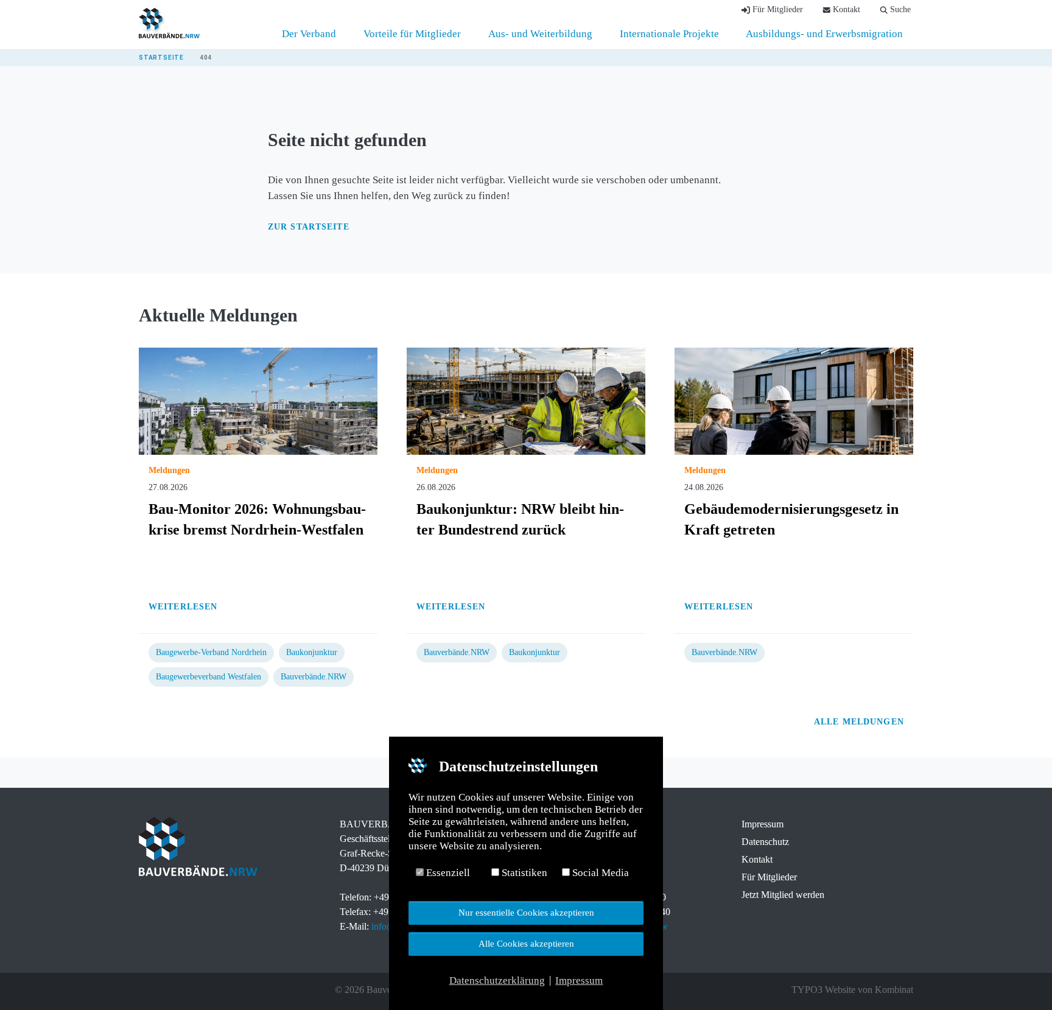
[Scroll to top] (1021, 979)
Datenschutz (765, 841)
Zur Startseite (308, 226)
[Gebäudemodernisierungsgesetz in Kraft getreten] (794, 400)
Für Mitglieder (769, 877)
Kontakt (757, 859)
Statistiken (523, 872)
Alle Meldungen (860, 721)
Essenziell (447, 872)
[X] (162, 990)
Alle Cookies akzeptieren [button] (526, 943)
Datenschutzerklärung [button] (497, 980)
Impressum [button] (579, 980)
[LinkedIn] (179, 990)
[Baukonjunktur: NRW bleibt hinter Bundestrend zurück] (526, 400)
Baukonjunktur (311, 652)
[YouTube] (196, 990)
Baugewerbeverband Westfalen (208, 676)
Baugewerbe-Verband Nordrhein (211, 652)
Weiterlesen (183, 606)
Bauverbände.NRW (313, 676)
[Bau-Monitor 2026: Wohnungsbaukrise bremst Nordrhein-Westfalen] (258, 400)
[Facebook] (145, 990)
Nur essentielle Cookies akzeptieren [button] (526, 912)
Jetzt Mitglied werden (783, 894)
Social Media (599, 872)
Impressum (763, 824)
